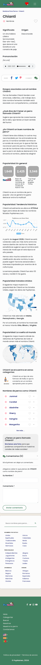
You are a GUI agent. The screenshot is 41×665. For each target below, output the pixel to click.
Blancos (8, 571)
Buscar (6, 620)
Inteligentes (9, 558)
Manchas (8, 579)
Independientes (11, 553)
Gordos (8, 581)
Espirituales (9, 538)
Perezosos (9, 563)
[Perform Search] (35, 523)
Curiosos (26, 558)
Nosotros (7, 623)
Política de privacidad (11, 655)
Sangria (13, 418)
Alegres (25, 553)
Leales (25, 563)
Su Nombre (8, 475)
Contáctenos (8, 629)
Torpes (25, 561)
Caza (24, 546)
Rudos (25, 543)
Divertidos (9, 543)
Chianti (21, 11)
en (7, 635)
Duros (25, 556)
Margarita (14, 424)
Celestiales (27, 538)
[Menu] (35, 4)
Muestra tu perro (10, 626)
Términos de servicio (30, 655)
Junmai (13, 396)
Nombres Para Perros (10, 11)
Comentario (9, 486)
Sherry (12, 413)
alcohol (6, 384)
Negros (8, 573)
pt (7, 641)
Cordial (13, 402)
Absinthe (13, 407)
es (7, 638)
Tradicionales (10, 540)
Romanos (26, 573)
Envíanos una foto (13, 444)
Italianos (26, 579)
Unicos (25, 535)
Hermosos (9, 546)
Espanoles (26, 576)
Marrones (9, 576)
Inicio (5, 614)
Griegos (25, 571)
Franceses (26, 581)
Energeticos (9, 561)
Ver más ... (20, 430)
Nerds (25, 540)
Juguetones (10, 556)
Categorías (8, 617)
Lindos (7, 535)
